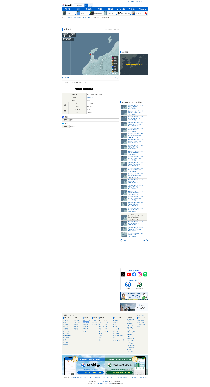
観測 (78, 9)
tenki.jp (67, 6)
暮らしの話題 (140, 322)
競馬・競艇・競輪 (118, 335)
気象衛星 (94, 322)
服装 (100, 324)
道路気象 (65, 342)
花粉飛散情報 (130, 320)
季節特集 (132, 9)
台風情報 (85, 329)
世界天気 (65, 322)
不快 (106, 324)
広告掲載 (133, 377)
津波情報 (85, 324)
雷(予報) (65, 340)
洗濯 (100, 322)
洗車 (100, 337)
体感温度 (101, 335)
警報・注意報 (86, 320)
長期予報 (65, 329)
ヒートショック (131, 343)
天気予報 (67, 9)
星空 (100, 329)
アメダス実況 (77, 322)
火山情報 (85, 326)
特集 (138, 326)
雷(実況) (76, 329)
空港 (114, 324)
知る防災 (85, 331)
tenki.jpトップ (131, 1)
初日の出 (130, 350)
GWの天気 (130, 328)
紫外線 (101, 333)
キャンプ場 (116, 333)
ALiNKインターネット (84, 377)
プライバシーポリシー (109, 377)
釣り (114, 337)
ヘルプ (146, 1)
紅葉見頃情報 (130, 339)
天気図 (100, 9)
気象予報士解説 (141, 320)
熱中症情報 (130, 335)
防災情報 (89, 9)
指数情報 (110, 9)
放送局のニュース (142, 324)
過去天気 (76, 326)
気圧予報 (65, 324)
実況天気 (76, 324)
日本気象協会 (74, 377)
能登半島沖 (90, 97)
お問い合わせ (143, 377)
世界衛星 (94, 324)
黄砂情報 (65, 344)
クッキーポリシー (123, 377)
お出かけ (101, 326)
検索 (86, 5)
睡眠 (100, 340)
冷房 (106, 326)
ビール (106, 331)
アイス (106, 329)
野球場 (115, 326)
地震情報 (86, 322)
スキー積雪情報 (131, 346)
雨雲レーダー (66, 331)
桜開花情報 (130, 324)
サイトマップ (139, 1)
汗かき (106, 322)
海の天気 (115, 322)
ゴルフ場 (115, 331)
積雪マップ (66, 333)
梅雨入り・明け (131, 331)
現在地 (90, 6)
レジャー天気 (121, 9)
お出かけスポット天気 (119, 340)
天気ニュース (143, 9)
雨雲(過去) (76, 320)
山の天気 (115, 320)
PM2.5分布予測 (67, 335)
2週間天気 (66, 326)
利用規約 (97, 377)
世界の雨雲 (66, 337)
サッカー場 (116, 329)
